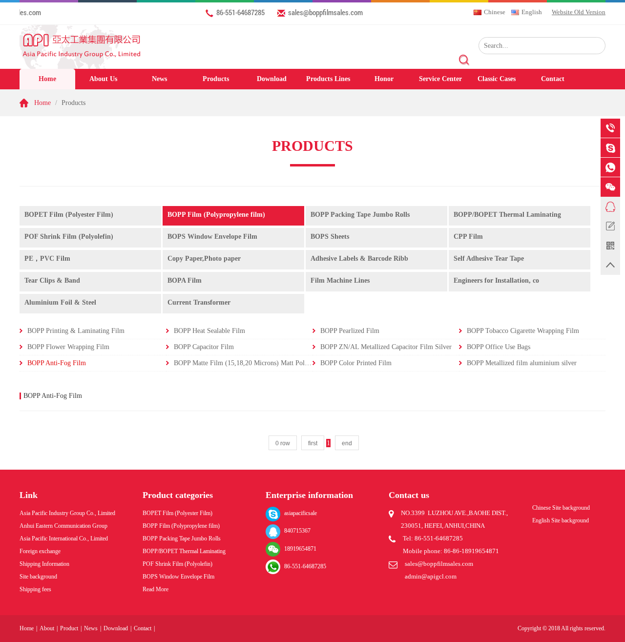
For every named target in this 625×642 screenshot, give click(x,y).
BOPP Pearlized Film (349, 330)
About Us (103, 79)
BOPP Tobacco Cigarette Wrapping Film (523, 330)
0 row (282, 443)
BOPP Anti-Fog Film (56, 363)
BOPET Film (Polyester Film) (68, 214)
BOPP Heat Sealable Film (209, 330)
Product (69, 628)
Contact (552, 79)
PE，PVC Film (47, 258)
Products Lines (328, 79)
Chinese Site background (561, 507)
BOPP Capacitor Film (204, 347)
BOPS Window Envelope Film (212, 236)
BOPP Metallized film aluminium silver (522, 363)
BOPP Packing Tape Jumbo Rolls (360, 214)
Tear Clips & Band (52, 280)
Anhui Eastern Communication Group (63, 525)
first (312, 443)
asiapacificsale (300, 513)
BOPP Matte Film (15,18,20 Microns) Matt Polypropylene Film (262, 363)
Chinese (494, 12)
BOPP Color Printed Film (356, 363)
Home (47, 79)
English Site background (560, 520)
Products (216, 79)
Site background (38, 576)
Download (272, 79)
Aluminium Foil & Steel (60, 302)
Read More (155, 589)
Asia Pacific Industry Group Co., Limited (67, 513)
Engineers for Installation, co (496, 280)
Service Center (440, 79)
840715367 (297, 530)
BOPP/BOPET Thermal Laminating (507, 214)
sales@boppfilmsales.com (325, 12)
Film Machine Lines (340, 280)
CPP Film (468, 236)
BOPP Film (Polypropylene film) (216, 214)
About (47, 628)
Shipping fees (35, 589)
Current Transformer (198, 302)
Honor (384, 79)
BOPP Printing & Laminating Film (76, 330)
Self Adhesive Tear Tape (489, 258)
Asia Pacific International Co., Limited (64, 538)
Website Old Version (578, 12)
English (531, 12)
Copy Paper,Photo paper (204, 258)
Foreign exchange (40, 551)
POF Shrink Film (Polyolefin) (68, 236)
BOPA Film (184, 280)
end (347, 443)
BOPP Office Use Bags (498, 347)
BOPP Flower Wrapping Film (68, 347)
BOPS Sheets (330, 236)
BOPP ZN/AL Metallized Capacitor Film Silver (386, 347)
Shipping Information (44, 563)
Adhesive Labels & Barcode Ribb (359, 258)
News (159, 79)
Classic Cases (497, 79)
